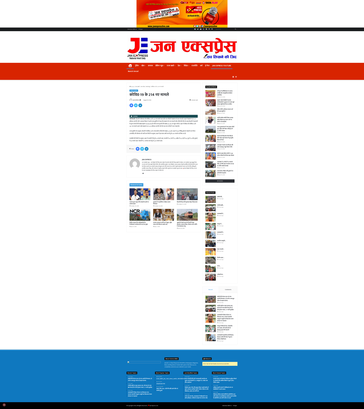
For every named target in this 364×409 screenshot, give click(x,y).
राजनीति (194, 65)
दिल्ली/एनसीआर (133, 91)
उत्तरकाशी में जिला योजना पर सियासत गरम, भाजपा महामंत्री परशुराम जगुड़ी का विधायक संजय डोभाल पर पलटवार (225, 318)
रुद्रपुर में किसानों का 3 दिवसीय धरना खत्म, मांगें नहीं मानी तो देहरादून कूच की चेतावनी (224, 328)
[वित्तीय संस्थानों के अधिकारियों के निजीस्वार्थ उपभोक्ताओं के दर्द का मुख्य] (139, 215)
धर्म (201, 65)
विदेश (186, 65)
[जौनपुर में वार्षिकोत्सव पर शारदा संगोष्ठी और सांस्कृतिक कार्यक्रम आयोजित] (210, 93)
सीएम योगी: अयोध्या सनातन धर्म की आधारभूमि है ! (225, 110)
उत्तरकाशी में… (220, 214)
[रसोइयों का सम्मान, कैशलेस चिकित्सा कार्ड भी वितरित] (210, 277)
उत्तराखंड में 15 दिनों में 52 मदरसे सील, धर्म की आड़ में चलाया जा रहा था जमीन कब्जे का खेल (225, 164)
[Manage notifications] (4, 404)
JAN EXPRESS (136, 100)
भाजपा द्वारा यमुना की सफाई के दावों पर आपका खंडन (139, 203)
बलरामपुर (148, 87)
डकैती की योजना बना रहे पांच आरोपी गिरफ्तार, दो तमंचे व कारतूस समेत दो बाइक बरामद (225, 298)
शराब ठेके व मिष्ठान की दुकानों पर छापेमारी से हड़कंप (225, 172)
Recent (211, 289)
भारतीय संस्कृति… (221, 241)
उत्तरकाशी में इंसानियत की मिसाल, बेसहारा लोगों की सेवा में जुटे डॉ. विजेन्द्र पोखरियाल (225, 337)
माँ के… (219, 266)
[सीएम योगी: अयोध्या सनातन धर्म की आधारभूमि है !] (210, 111)
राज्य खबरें (170, 65)
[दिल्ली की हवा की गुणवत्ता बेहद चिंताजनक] (187, 194)
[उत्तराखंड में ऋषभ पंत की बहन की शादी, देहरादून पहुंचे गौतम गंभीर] (210, 147)
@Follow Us (207, 359)
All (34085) (220, 181)
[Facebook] (131, 105)
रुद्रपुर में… (219, 224)
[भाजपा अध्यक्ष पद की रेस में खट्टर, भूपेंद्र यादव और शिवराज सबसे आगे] (163, 215)
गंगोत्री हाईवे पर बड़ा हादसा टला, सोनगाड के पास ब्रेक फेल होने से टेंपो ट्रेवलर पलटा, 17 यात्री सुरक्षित (225, 308)
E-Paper (141, 29)
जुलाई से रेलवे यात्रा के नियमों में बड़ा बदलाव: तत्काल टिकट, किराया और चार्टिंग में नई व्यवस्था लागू (187, 224)
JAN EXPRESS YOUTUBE (221, 65)
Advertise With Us (132, 29)
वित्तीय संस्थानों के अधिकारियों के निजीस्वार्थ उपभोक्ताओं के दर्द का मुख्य (138, 223)
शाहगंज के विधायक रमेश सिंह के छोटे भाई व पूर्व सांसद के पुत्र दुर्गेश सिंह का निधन (225, 138)
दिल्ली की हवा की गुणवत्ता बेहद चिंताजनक (187, 202)
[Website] (143, 173)
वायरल (150, 65)
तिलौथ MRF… (220, 257)
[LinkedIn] (140, 105)
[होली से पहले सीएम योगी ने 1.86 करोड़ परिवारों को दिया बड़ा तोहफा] (210, 156)
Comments (228, 289)
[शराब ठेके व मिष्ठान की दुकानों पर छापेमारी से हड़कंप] (210, 173)
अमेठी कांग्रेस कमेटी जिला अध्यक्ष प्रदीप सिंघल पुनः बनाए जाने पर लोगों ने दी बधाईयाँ (225, 120)
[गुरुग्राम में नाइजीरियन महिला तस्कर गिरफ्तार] (163, 194)
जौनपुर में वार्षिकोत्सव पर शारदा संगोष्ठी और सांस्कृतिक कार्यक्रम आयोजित (225, 93)
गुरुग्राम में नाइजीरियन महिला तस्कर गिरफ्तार (161, 203)
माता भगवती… (220, 249)
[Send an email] (140, 100)
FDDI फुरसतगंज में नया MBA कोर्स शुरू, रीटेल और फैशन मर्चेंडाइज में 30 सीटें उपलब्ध (225, 129)
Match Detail (133, 71)
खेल (142, 65)
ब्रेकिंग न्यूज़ (159, 65)
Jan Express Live (154, 406)
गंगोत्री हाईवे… (220, 205)
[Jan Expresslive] (182, 47)
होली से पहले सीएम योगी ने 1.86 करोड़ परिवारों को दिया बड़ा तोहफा (225, 154)
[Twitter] (136, 105)
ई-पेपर (207, 65)
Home (132, 87)
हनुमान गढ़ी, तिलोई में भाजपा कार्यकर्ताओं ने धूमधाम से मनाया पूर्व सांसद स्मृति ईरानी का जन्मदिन (225, 102)
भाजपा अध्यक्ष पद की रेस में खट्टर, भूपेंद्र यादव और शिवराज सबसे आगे (162, 223)
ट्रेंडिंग (137, 65)
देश (179, 65)
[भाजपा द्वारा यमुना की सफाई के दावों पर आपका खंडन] (139, 194)
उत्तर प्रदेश (143, 87)
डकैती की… (220, 197)
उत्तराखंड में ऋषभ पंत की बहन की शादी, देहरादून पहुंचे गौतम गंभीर (225, 146)
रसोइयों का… (220, 274)
